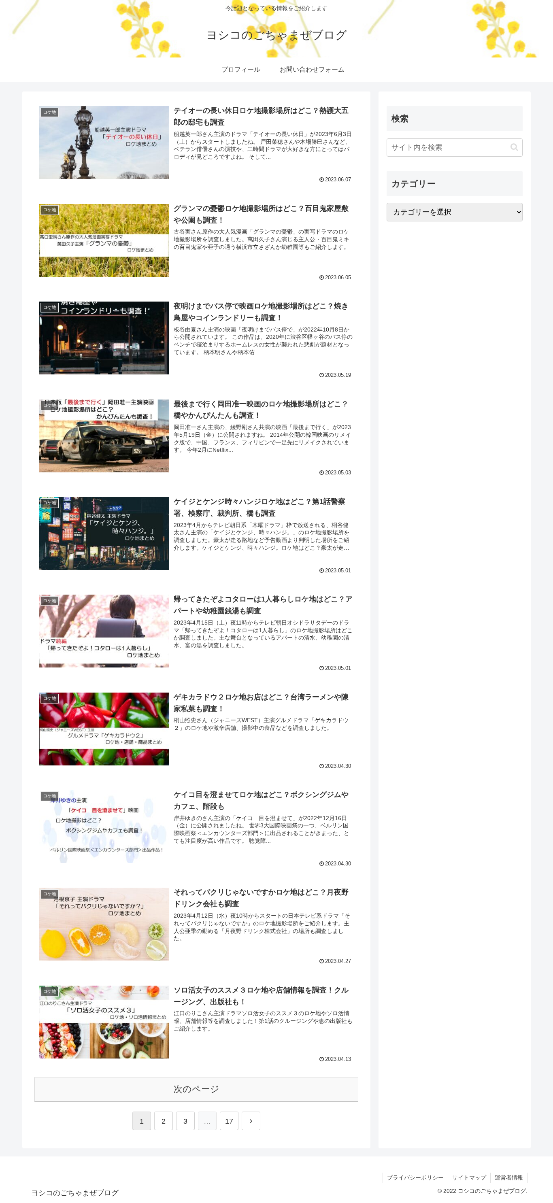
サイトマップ (469, 1177)
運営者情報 (509, 1177)
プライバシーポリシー (415, 1177)
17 (229, 1121)
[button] (514, 147)
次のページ (196, 1089)
